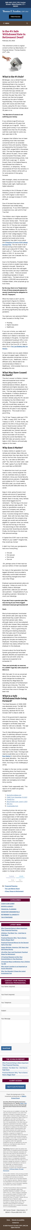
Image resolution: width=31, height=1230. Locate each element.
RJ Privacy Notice (14, 1169)
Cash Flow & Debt (8, 903)
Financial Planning (11, 886)
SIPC (25, 1103)
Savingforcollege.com (14, 795)
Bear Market (6, 756)
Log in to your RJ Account (15, 1087)
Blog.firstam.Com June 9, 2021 (17, 801)
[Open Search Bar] (27, 23)
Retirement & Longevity (10, 914)
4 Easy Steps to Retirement (14, 891)
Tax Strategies (6, 917)
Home (8, 1220)
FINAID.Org (10, 799)
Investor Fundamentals (10, 912)
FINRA (21, 1103)
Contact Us (15, 1222)
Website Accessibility (18, 1220)
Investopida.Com (12, 806)
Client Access (15, 16)
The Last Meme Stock (12, 888)
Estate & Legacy (7, 906)
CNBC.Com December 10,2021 (17, 797)
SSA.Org (9, 804)
